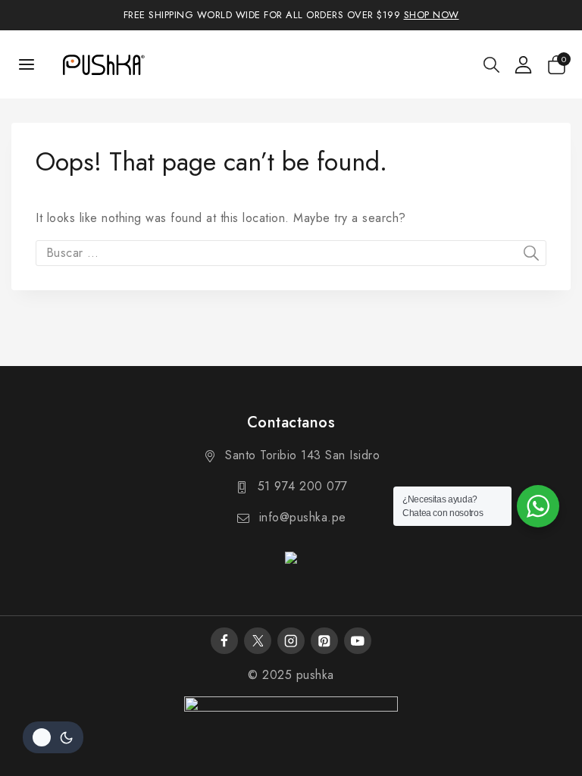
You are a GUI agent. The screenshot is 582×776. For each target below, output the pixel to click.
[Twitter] (257, 640)
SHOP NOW (431, 15)
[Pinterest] (324, 640)
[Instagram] (290, 640)
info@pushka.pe (302, 517)
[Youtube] (357, 640)
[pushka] (103, 64)
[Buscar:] (291, 252)
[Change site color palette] (53, 737)
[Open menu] (26, 64)
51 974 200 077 (303, 486)
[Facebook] (224, 640)
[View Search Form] (491, 65)
